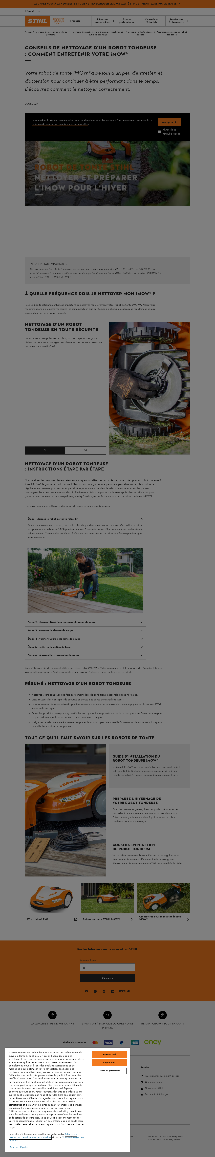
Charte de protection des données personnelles (43, 1135)
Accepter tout (109, 1054)
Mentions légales (18, 1147)
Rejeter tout (109, 1062)
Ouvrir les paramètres (109, 1070)
